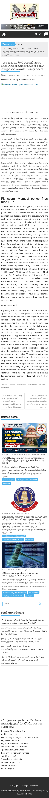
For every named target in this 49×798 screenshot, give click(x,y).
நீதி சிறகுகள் (7, 483)
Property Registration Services (15, 752)
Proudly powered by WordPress (15, 790)
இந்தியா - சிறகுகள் (9, 384)
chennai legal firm (22, 513)
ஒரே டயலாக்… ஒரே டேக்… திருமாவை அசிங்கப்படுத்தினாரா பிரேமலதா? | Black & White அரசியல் (22, 649)
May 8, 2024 (8, 513)
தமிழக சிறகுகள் (20, 536)
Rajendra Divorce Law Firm (13, 731)
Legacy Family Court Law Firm (14, 743)
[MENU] (46, 34)
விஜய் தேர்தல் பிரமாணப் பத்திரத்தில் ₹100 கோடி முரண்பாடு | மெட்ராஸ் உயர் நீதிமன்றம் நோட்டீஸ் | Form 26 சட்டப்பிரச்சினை (24, 630)
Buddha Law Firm (9, 734)
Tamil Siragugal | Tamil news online (32, 75)
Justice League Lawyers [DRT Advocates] (19, 737)
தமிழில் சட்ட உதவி (8, 756)
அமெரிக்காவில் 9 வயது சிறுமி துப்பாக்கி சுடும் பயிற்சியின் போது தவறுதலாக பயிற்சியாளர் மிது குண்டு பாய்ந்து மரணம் (12, 401)
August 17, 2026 (10, 454)
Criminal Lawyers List (10, 762)
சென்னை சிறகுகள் (21, 592)
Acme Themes (25, 793)
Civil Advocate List (9, 765)
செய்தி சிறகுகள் (22, 384)
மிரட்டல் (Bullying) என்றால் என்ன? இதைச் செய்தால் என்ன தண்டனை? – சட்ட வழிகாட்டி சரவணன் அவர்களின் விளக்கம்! (22, 660)
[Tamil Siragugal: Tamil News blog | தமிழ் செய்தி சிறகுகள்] (3, 34)
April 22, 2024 (9, 569)
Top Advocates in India (11, 759)
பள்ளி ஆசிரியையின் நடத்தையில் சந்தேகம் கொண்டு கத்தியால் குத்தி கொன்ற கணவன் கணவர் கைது (37, 401)
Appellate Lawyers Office (12, 749)
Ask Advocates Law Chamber (14, 746)
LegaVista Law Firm (10, 740)
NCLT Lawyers (7, 768)
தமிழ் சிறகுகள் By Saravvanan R (26, 480)
